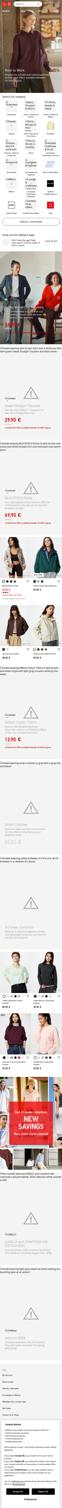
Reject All (43, 1491)
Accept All (18, 1491)
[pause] (59, 298)
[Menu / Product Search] (58, 4)
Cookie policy (19, 1484)
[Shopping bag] (51, 4)
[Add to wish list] (28, 581)
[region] (30, 1464)
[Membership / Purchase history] (45, 4)
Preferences (30, 1499)
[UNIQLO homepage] (6, 4)
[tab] (6, 11)
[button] (15, 557)
